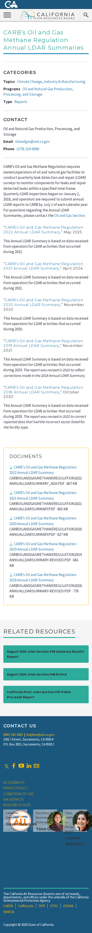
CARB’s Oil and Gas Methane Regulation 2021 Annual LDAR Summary (43, 266)
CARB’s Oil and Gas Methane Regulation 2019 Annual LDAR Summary (43, 343)
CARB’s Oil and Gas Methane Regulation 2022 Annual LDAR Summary (43, 229)
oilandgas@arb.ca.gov (32, 141)
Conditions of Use (18, 794)
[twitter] (6, 766)
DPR (42, 906)
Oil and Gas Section (69, 215)
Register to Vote (17, 805)
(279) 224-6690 (28, 148)
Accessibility (14, 782)
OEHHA (68, 906)
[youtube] (21, 766)
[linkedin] (29, 766)
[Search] (86, 15)
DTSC (54, 906)
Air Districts (13, 799)
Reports (20, 101)
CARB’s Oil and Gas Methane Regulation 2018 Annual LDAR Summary (43, 389)
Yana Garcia (48, 828)
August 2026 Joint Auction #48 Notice (37, 674)
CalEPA (8, 906)
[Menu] (7, 15)
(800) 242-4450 (13, 734)
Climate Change (29, 81)
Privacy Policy (15, 788)
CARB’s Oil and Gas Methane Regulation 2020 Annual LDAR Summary (43, 302)
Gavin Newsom (21, 824)
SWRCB (8, 912)
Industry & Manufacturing (64, 81)
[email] (36, 766)
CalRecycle (25, 906)
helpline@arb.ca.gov (40, 734)
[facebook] (14, 766)
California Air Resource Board (47, 14)
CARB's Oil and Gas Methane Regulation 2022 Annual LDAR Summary (43, 470)
